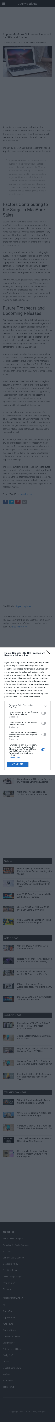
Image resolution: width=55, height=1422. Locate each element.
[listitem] (27, 706)
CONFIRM (17, 764)
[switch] (43, 713)
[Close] (49, 653)
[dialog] (27, 711)
